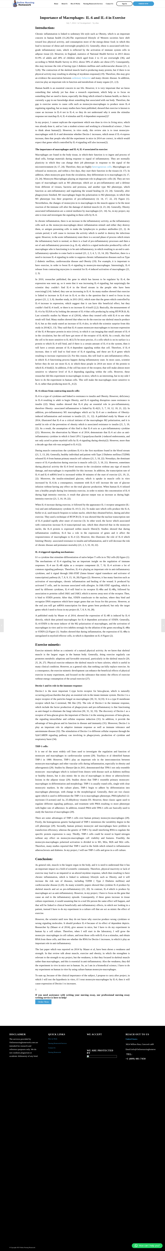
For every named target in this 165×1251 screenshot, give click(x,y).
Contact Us (51, 1048)
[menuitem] (56, 3)
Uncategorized (85, 23)
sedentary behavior (81, 78)
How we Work (52, 1039)
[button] (147, 1245)
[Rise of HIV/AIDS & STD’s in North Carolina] (2, 625)
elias (97, 23)
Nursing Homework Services (57, 1043)
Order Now (43, 1002)
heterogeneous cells (102, 167)
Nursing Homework (54, 1052)
